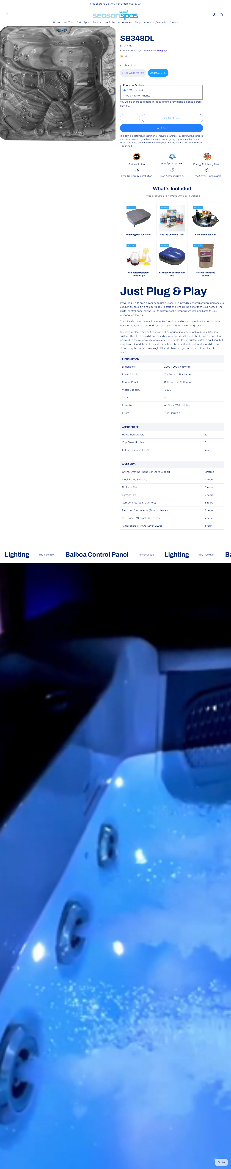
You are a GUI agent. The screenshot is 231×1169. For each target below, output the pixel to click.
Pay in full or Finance (138, 95)
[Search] (7, 14)
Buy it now (162, 127)
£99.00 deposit (134, 90)
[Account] (214, 14)
